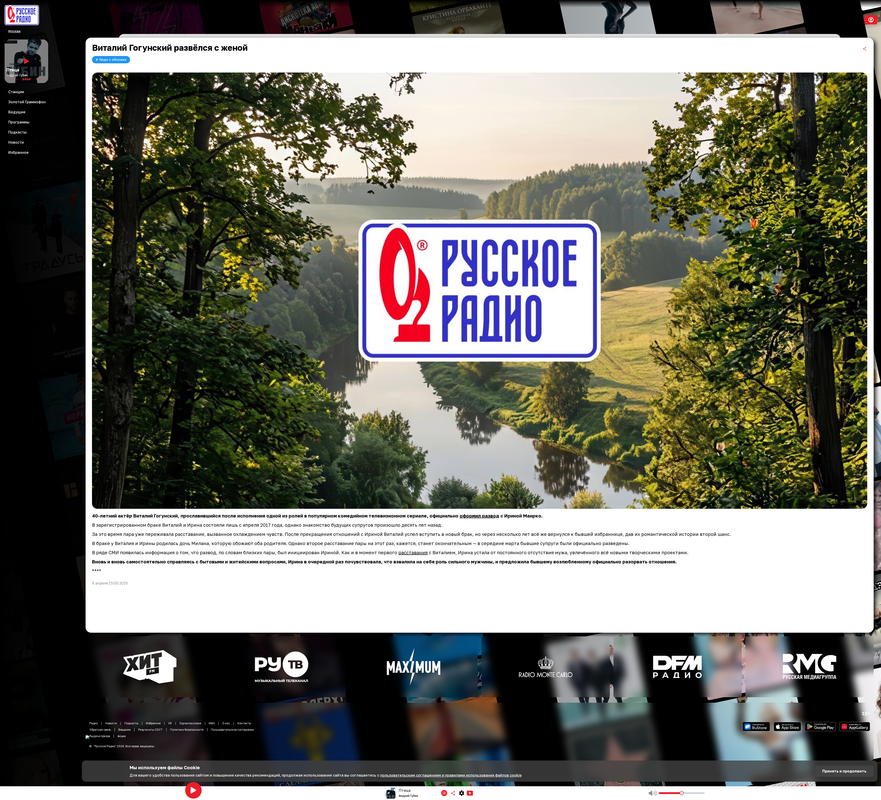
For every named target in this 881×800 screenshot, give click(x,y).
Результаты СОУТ (150, 729)
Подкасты (131, 723)
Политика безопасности (187, 729)
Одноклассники (190, 723)
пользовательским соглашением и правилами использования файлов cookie (451, 775)
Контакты (244, 723)
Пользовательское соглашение (232, 729)
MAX (212, 723)
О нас (226, 723)
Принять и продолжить (844, 771)
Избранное (153, 723)
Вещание (124, 729)
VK (170, 723)
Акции (121, 736)
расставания (413, 552)
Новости (111, 723)
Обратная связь (100, 729)
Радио (93, 723)
